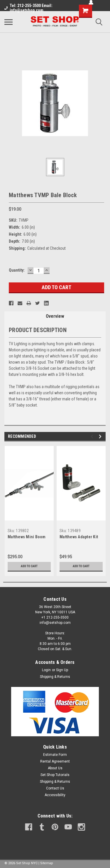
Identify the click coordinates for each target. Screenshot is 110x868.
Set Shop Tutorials (55, 775)
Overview (55, 316)
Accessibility (55, 795)
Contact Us (55, 788)
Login (46, 670)
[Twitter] (37, 303)
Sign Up (62, 670)
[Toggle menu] (8, 22)
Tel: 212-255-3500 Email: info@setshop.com (31, 8)
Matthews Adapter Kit (79, 536)
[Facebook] (11, 303)
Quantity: (17, 270)
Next (101, 436)
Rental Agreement (55, 761)
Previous (93, 436)
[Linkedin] (46, 303)
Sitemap (46, 863)
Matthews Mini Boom (27, 536)
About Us (55, 768)
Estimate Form (55, 755)
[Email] (20, 303)
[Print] (28, 303)
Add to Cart (29, 566)
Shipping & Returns (55, 677)
